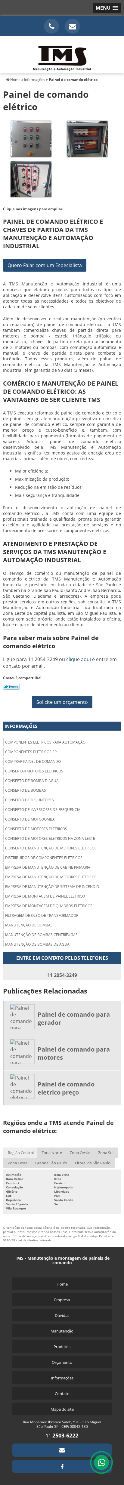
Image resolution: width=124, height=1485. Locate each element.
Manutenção (62, 1331)
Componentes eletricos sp (31, 751)
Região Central (21, 1152)
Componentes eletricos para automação (45, 742)
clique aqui (78, 659)
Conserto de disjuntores (29, 800)
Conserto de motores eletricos (36, 828)
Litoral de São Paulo (92, 1163)
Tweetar (11, 687)
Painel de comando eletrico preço (66, 1088)
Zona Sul (105, 1152)
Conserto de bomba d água (32, 780)
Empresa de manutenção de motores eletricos (51, 877)
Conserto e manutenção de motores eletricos (51, 848)
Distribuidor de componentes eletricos (43, 857)
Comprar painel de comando (33, 761)
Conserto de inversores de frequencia (42, 809)
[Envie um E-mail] (72, 26)
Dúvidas (62, 1315)
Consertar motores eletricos (34, 771)
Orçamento (62, 1362)
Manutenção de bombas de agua (37, 944)
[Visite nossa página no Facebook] (62, 1466)
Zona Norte (52, 1152)
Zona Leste (17, 1163)
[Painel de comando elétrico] (31, 138)
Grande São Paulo (51, 1163)
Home (62, 1284)
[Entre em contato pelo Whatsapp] (101, 1462)
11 (62, 1435)
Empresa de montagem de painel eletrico (45, 896)
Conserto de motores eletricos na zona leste (50, 838)
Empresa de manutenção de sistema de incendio (52, 886)
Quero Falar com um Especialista (45, 265)
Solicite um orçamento (62, 702)
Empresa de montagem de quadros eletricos (48, 905)
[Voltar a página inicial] (62, 54)
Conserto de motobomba (30, 819)
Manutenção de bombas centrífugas (41, 934)
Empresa (62, 1299)
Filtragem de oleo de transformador (41, 915)
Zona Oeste (80, 1152)
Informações (21, 726)
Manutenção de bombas (29, 925)
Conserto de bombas (25, 790)
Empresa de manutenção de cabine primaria (47, 867)
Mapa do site (62, 1409)
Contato (62, 1393)
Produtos (62, 1346)
